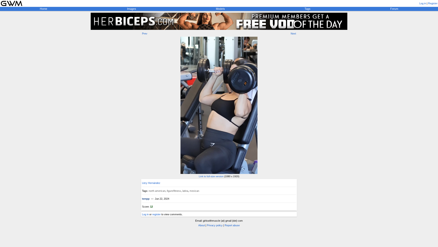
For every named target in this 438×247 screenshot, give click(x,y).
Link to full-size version (211, 176)
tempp (146, 198)
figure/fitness (174, 190)
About (201, 225)
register (156, 214)
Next (293, 33)
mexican (194, 190)
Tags (307, 8)
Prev (144, 33)
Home (43, 8)
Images (131, 8)
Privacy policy (215, 225)
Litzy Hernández (151, 182)
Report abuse (232, 225)
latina (185, 190)
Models (220, 8)
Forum (394, 8)
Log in (422, 3)
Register (432, 3)
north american (157, 190)
